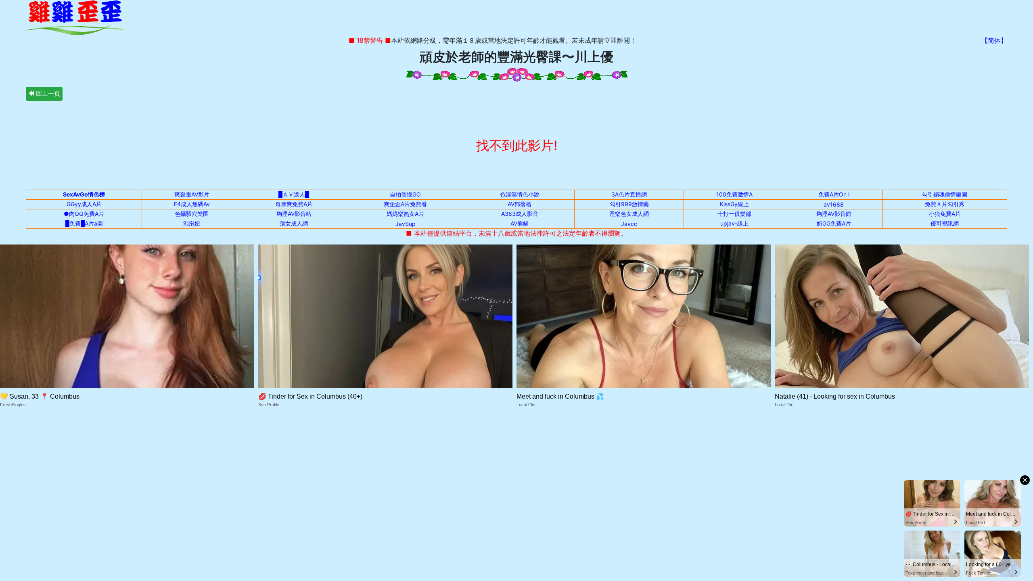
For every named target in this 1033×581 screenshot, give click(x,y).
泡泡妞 (191, 223)
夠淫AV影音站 (294, 213)
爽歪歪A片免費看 (405, 204)
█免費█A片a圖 (84, 223)
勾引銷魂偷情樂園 (944, 194)
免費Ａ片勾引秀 (944, 204)
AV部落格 (519, 204)
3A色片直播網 (629, 194)
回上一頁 (47, 93)
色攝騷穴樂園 (192, 213)
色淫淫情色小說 (520, 194)
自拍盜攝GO (405, 194)
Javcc (629, 223)
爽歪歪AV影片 (191, 194)
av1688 (834, 204)
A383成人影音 (519, 213)
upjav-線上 (734, 223)
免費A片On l (833, 194)
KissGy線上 (734, 204)
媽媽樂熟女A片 (405, 213)
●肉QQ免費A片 (84, 213)
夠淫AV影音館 (833, 213)
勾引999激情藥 (629, 204)
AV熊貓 (519, 223)
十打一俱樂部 (734, 213)
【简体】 (994, 40)
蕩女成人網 (294, 223)
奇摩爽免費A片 (294, 204)
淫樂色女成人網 (629, 213)
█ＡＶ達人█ (293, 194)
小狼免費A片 (945, 213)
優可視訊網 (945, 223)
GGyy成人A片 (84, 204)
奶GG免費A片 (834, 223)
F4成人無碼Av (192, 204)
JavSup (405, 223)
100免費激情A (734, 194)
